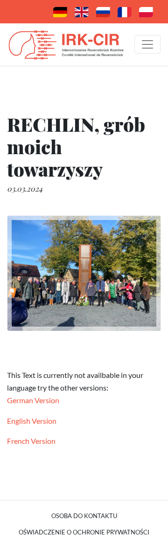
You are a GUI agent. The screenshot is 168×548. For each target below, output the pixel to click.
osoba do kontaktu (84, 516)
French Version (31, 440)
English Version (31, 420)
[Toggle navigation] (147, 44)
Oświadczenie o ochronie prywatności (84, 532)
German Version (33, 400)
